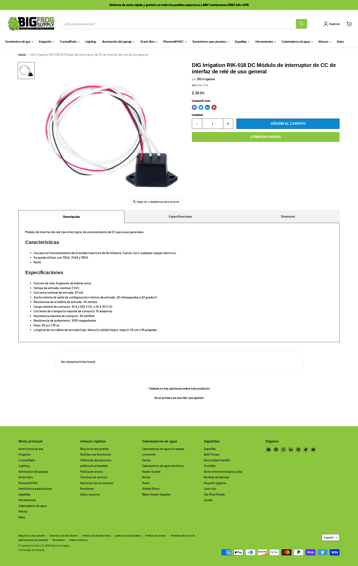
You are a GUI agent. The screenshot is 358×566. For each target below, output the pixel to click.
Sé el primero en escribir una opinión (179, 398)
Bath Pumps (211, 454)
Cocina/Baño (68, 41)
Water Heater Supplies (156, 494)
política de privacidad (94, 466)
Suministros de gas (18, 41)
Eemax (146, 460)
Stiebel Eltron (151, 488)
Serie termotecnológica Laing (223, 471)
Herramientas (264, 41)
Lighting (90, 41)
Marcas (323, 41)
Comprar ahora (265, 137)
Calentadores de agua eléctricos (163, 466)
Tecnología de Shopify (31, 549)
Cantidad (197, 114)
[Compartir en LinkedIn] (207, 107)
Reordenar (87, 488)
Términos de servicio (93, 477)
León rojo (210, 488)
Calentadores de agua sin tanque (163, 449)
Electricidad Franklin (217, 460)
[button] (179, 397)
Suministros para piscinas (209, 41)
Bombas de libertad (216, 477)
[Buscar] (301, 24)
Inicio (22, 54)
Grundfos (210, 466)
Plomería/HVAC (173, 41)
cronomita (148, 454)
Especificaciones (180, 216)
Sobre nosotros (90, 494)
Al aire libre (148, 41)
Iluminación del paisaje (117, 41)
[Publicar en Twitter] (200, 107)
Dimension (288, 216)
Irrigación (45, 41)
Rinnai (146, 477)
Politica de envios (91, 471)
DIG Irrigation (206, 79)
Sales (340, 41)
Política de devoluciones (95, 460)
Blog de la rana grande (94, 449)
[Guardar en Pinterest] (214, 107)
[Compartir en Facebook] (194, 107)
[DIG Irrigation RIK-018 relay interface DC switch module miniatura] (26, 70)
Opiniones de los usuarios (97, 483)
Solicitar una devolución (95, 454)
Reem (146, 483)
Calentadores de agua (296, 41)
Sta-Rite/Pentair (214, 494)
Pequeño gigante (215, 483)
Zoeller (208, 500)
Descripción (71, 216)
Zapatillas (241, 41)
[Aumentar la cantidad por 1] (228, 124)
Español (328, 537)
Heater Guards (151, 471)
